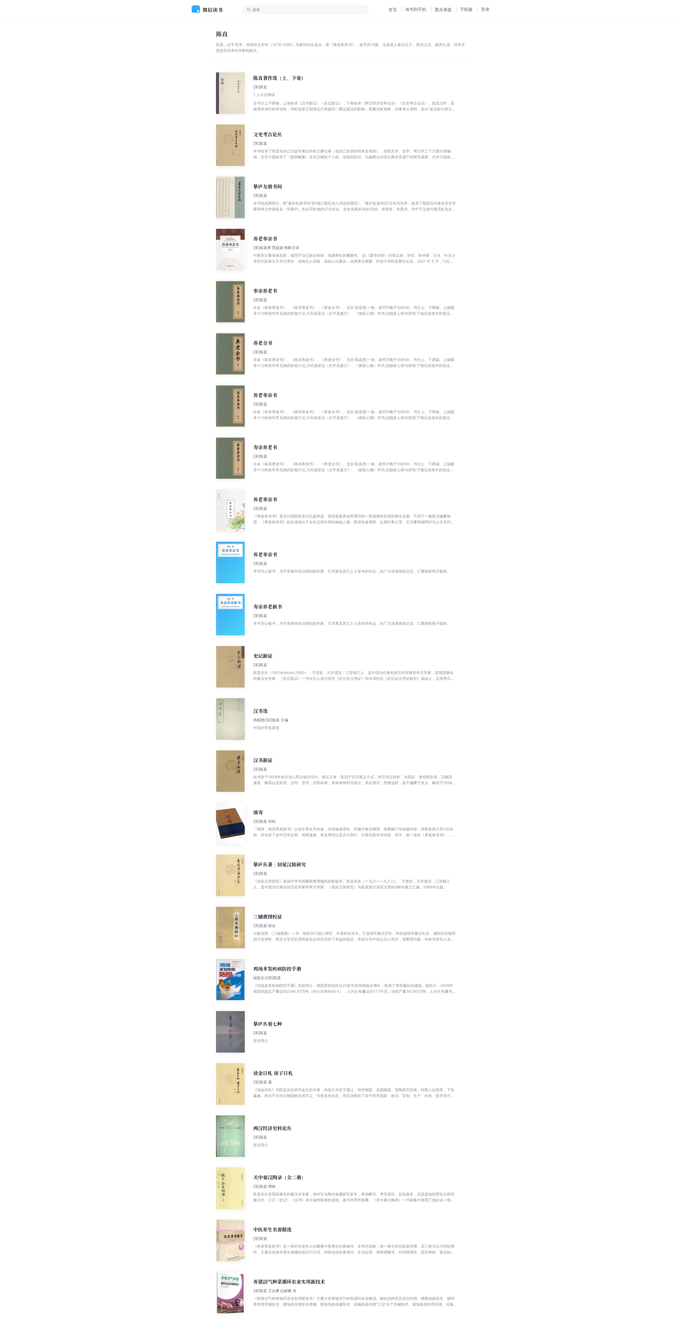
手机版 (466, 9)
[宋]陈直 (260, 87)
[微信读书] (209, 9)
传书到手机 (415, 9)
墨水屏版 (443, 9)
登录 (485, 9)
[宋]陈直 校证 (264, 925)
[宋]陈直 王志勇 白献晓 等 (274, 1290)
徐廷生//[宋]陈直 (267, 977)
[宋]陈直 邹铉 (264, 821)
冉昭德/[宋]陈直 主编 (270, 720)
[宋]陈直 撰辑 (264, 1186)
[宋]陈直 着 (262, 1082)
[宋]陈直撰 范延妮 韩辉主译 (276, 247)
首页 (392, 9)
